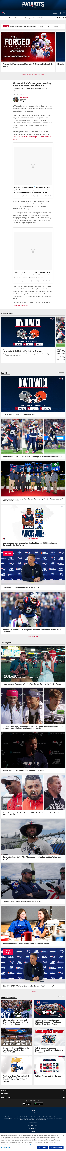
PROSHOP (55, 13)
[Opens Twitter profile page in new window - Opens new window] (21, 101)
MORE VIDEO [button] (33, 991)
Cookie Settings (5, 1147)
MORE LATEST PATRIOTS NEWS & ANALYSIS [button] (33, 74)
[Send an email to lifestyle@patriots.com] (24, 101)
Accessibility (33, 1128)
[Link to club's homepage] (3, 12)
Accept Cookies (42, 1147)
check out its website (20, 305)
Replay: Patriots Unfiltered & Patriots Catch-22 (23, 26)
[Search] (60, 13)
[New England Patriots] (33, 1112)
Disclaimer (33, 1131)
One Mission (26, 281)
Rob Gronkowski (27, 195)
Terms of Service (33, 1125)
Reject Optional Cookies (56, 1147)
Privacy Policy (33, 1122)
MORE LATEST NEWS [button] (33, 636)
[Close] (63, 1136)
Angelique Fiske (24, 97)
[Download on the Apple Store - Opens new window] (26, 1104)
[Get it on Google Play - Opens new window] (38, 1105)
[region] (33, 1142)
